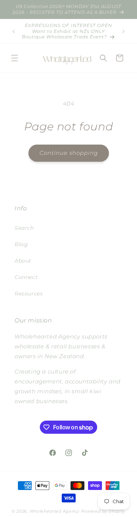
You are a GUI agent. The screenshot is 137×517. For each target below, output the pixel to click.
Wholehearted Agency (55, 511)
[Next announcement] (123, 31)
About (23, 260)
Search (24, 228)
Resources (29, 293)
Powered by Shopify (103, 511)
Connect (26, 277)
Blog (21, 244)
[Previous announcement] (13, 31)
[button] (15, 58)
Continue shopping (68, 152)
